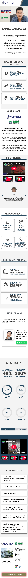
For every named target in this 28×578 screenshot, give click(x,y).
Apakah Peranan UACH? (10, 493)
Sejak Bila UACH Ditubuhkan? (11, 487)
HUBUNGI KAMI (21, 342)
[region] (14, 14)
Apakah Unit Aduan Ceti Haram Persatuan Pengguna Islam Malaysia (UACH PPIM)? (13, 478)
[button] (2, 195)
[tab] (14, 479)
